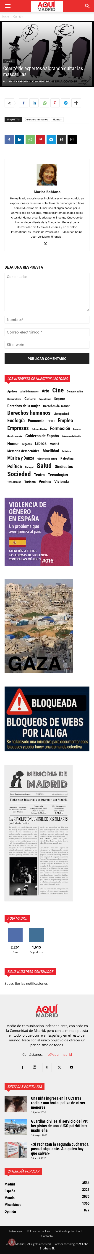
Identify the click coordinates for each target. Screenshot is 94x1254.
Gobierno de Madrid (71, 436)
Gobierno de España (42, 436)
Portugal (29, 467)
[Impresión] (61, 139)
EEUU (51, 421)
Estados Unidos (39, 429)
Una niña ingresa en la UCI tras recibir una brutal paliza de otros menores (58, 1103)
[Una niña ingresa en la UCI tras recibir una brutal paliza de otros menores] (16, 1104)
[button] (7, 6)
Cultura (30, 398)
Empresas (18, 428)
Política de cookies (38, 1231)
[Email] (72, 139)
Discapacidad (61, 413)
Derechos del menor (56, 406)
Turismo (30, 482)
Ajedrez (12, 391)
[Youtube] (71, 1067)
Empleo (65, 420)
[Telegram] (65, 102)
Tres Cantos (14, 482)
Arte (45, 391)
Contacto (47, 1236)
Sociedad (19, 474)
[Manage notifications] (12, 1242)
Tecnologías (58, 475)
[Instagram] (34, 1067)
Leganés (27, 444)
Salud (44, 465)
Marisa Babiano (18, 81)
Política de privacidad (68, 1231)
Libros (41, 443)
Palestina (66, 458)
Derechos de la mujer (23, 406)
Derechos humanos (36, 119)
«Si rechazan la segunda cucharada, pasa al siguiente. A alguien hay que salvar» (60, 1149)
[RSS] (47, 1067)
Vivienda (61, 481)
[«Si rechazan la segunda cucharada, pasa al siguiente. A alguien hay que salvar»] (16, 1150)
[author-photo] (47, 185)
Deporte (59, 399)
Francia (77, 429)
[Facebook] (23, 102)
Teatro (39, 475)
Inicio (5, 16)
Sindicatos (64, 466)
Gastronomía (14, 436)
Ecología (16, 420)
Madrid (54, 444)
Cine (58, 390)
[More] (76, 102)
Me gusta (15, 929)
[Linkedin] (34, 102)
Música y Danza (20, 458)
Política (14, 466)
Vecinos (45, 481)
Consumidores (14, 399)
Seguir (36, 929)
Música (66, 451)
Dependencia (45, 399)
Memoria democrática (23, 451)
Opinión (18, 16)
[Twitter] (47, 244)
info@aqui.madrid (58, 1054)
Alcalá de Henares (29, 391)
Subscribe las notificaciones (26, 983)
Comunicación (75, 391)
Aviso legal (16, 1231)
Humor (57, 119)
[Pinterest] (55, 102)
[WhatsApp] (44, 102)
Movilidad (51, 451)
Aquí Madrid (17, 918)
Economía (36, 421)
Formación (60, 428)
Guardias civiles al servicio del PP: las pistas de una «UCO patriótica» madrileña (59, 1126)
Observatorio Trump (47, 458)
